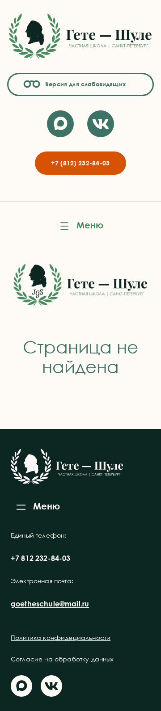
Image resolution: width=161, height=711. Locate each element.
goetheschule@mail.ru (50, 603)
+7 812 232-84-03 (41, 558)
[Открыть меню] (80, 226)
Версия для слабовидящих (84, 84)
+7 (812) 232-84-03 (80, 163)
